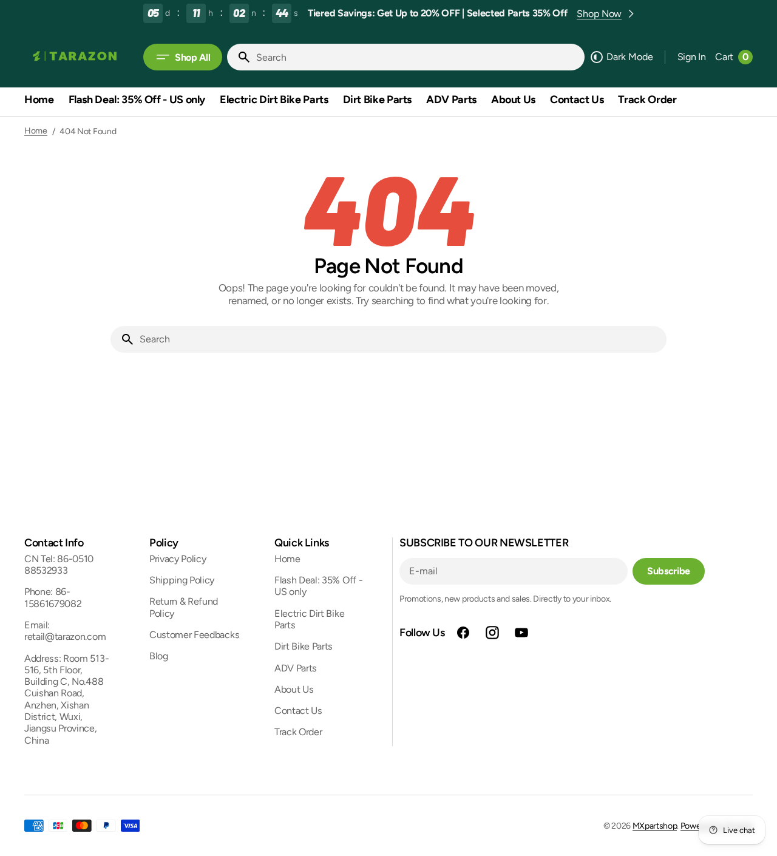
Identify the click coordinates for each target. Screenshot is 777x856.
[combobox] (417, 57)
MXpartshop (655, 826)
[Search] (239, 57)
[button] (691, 57)
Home (35, 131)
